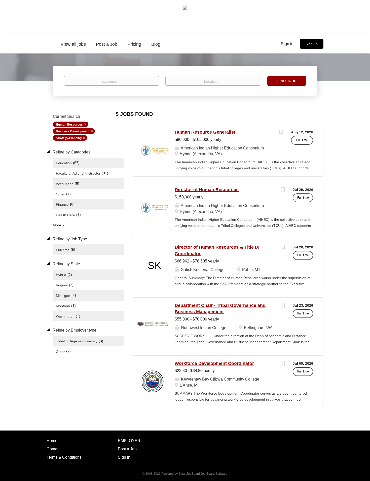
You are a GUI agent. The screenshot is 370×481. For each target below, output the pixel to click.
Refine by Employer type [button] (74, 330)
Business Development (72, 131)
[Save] (280, 133)
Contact (53, 449)
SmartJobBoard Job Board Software (203, 473)
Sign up (312, 44)
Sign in (287, 44)
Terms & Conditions (64, 457)
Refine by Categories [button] (71, 152)
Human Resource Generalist (205, 132)
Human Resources (69, 124)
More (57, 225)
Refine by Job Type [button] (69, 239)
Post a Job (127, 449)
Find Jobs (286, 81)
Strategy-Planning (69, 138)
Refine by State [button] (66, 264)
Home (52, 441)
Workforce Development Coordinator (214, 363)
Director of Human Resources (207, 189)
